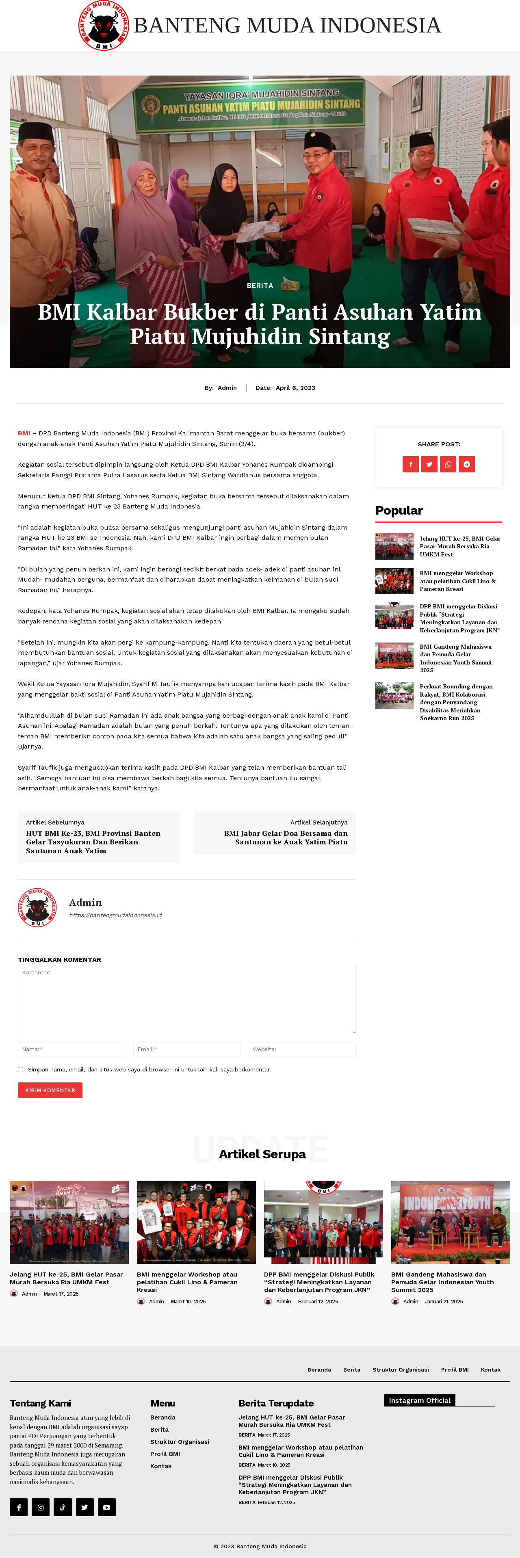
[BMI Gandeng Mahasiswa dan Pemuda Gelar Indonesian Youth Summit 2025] (394, 656)
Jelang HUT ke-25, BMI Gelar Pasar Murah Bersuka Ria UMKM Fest (460, 546)
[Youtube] (107, 1507)
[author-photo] (15, 1293)
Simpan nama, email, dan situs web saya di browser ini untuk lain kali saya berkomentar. (149, 1069)
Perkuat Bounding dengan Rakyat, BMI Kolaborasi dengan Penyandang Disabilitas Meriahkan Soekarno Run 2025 (456, 702)
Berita (260, 285)
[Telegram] (467, 464)
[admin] (37, 907)
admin (227, 388)
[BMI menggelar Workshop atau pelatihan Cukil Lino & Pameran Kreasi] (394, 581)
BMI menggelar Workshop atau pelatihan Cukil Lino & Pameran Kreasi (458, 581)
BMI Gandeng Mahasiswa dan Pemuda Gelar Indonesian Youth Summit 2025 (456, 658)
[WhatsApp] (448, 464)
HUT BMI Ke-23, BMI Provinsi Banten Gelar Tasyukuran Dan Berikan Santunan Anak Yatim (93, 841)
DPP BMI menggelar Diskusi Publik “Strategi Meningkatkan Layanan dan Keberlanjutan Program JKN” (460, 618)
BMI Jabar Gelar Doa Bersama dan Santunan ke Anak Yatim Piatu (286, 837)
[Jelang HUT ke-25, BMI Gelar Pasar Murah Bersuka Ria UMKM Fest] (394, 546)
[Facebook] (411, 464)
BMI (25, 433)
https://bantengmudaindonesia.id (115, 915)
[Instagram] (41, 1507)
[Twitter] (429, 464)
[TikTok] (63, 1507)
